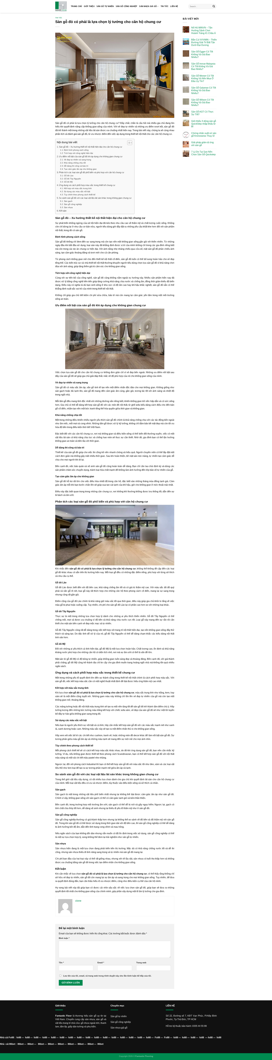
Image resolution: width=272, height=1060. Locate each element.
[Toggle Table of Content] (128, 142)
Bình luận (64, 938)
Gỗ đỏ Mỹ (68, 182)
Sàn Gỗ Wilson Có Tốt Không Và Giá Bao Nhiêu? (202, 102)
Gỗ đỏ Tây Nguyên (72, 179)
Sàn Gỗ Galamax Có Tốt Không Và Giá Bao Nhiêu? (203, 90)
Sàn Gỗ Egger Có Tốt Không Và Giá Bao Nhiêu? (202, 54)
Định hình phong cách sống (76, 150)
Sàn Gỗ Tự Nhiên (105, 6)
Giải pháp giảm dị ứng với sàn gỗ (202, 143)
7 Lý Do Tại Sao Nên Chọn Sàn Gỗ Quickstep (203, 153)
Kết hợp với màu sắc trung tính (78, 188)
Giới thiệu (89, 6)
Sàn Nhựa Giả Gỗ (148, 6)
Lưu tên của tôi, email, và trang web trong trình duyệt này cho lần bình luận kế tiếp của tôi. (107, 976)
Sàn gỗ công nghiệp (73, 204)
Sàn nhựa (68, 207)
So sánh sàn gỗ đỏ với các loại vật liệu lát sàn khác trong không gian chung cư (95, 198)
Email (100, 962)
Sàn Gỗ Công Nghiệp (126, 6)
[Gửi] (213, 6)
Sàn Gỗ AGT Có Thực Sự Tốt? (202, 113)
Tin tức (164, 6)
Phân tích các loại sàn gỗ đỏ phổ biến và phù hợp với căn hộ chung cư (91, 172)
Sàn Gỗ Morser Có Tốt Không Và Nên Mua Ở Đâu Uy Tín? (202, 78)
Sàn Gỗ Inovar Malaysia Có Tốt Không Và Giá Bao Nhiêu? (203, 66)
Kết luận (62, 211)
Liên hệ (174, 6)
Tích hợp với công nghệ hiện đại (78, 153)
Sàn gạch (68, 201)
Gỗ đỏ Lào (68, 176)
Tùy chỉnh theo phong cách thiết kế (79, 195)
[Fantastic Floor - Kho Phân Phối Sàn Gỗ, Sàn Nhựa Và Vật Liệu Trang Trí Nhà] (61, 6)
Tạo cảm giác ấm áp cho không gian (80, 169)
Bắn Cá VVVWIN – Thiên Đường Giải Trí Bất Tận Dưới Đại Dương (204, 42)
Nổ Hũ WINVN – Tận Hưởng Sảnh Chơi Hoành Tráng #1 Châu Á (203, 30)
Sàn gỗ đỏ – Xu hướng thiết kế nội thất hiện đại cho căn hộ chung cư (90, 147)
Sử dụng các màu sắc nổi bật (77, 191)
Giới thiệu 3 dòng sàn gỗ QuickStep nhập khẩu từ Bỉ (203, 124)
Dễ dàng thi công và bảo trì (76, 166)
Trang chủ (76, 6)
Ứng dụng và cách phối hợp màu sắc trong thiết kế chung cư (87, 185)
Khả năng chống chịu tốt (75, 163)
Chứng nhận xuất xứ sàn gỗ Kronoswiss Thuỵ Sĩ (203, 134)
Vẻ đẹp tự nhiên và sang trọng (77, 160)
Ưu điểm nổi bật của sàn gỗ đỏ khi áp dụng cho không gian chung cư (90, 156)
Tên (61, 962)
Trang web (141, 962)
